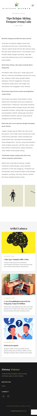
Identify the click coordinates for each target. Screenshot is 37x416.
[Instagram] (3, 396)
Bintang (11, 369)
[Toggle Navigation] (32, 5)
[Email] (8, 396)
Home (3, 386)
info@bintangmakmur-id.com (18, 411)
